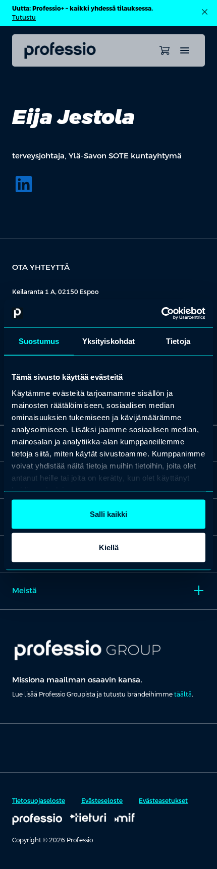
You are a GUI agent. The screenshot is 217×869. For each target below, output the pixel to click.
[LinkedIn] (23, 184)
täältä (183, 694)
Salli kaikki (108, 514)
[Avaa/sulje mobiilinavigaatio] (185, 50)
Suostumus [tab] (39, 341)
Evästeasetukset (163, 800)
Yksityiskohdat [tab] (108, 341)
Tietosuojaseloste (38, 800)
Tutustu (24, 17)
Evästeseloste (102, 800)
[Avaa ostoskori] (164, 50)
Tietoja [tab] (178, 341)
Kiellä (109, 547)
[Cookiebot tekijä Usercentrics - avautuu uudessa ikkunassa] (161, 313)
